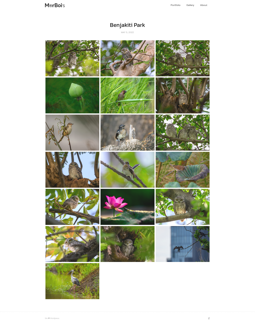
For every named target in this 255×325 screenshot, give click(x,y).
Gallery (190, 5)
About (203, 5)
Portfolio (175, 5)
